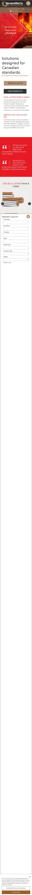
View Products (15, 91)
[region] (16, 884)
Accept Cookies (16, 892)
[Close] (30, 877)
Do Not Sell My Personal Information (16, 888)
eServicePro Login (17, 11)
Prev (2, 203)
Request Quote (15, 83)
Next (29, 203)
